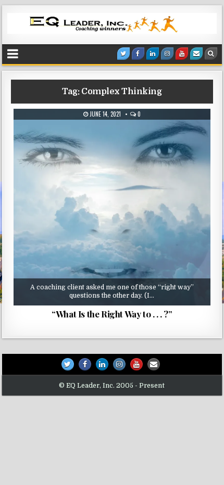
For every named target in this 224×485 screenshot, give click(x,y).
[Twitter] (123, 53)
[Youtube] (182, 53)
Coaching (116, 134)
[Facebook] (138, 53)
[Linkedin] (152, 53)
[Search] (211, 53)
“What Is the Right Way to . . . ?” (112, 314)
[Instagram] (167, 53)
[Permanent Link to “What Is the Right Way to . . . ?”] (112, 207)
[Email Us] (196, 53)
